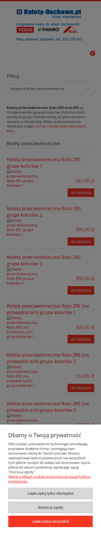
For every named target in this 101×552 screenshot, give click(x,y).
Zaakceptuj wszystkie (50, 521)
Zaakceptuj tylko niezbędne (51, 493)
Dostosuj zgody (50, 507)
